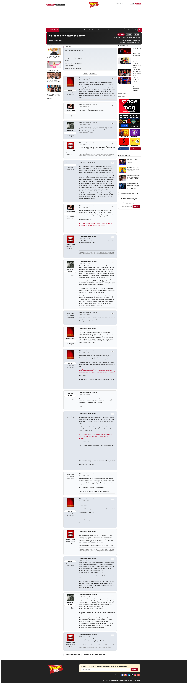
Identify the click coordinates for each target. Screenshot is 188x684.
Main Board (121, 34)
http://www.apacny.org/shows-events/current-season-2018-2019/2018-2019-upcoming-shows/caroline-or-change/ (95, 436)
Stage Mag (110, 29)
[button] (140, 30)
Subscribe (93, 73)
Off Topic (136, 34)
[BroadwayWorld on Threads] (135, 675)
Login (135, 29)
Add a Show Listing (60, 4)
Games (104, 29)
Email (85, 73)
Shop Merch (51, 4)
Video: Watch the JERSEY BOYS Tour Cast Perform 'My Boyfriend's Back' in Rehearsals (74, 52)
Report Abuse (132, 37)
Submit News (126, 678)
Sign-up (132, 3)
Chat (85, 29)
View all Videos (122, 93)
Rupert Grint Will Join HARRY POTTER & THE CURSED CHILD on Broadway (53, 54)
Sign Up (134, 669)
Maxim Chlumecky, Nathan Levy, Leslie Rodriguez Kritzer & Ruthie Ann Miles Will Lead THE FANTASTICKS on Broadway (54, 92)
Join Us (120, 678)
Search (124, 37)
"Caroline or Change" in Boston (88, 78)
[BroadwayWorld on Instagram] (125, 675)
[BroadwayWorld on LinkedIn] (128, 675)
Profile (70, 90)
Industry (80, 29)
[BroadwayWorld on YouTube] (138, 675)
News (70, 29)
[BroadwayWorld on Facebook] (122, 675)
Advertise (106, 678)
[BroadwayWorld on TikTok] (132, 675)
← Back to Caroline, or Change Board (130, 40)
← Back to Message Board (55, 40)
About (111, 678)
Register (128, 29)
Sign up (136, 206)
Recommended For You (124, 155)
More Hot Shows (124, 148)
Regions (133, 678)
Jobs (89, 29)
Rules (139, 37)
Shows (75, 29)
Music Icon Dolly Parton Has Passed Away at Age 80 (53, 66)
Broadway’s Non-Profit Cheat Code (73, 68)
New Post (118, 37)
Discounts (135, 148)
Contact (116, 678)
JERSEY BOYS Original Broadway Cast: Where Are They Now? (53, 78)
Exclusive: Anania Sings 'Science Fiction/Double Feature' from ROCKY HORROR (73, 58)
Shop (99, 29)
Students (94, 29)
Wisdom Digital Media (117, 680)
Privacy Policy (136, 680)
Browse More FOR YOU (128, 193)
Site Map (138, 678)
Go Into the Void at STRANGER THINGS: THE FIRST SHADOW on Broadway (137, 52)
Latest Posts (129, 34)
